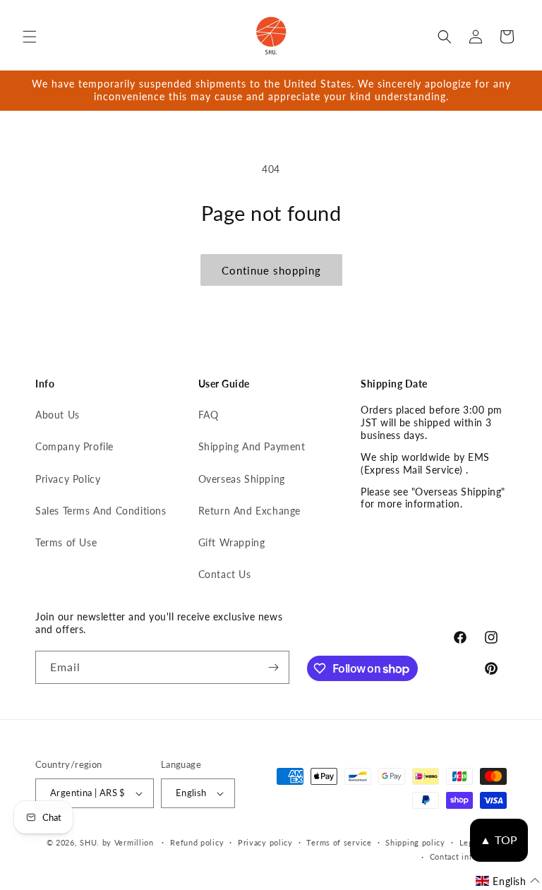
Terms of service (338, 842)
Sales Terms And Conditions (101, 511)
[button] (29, 36)
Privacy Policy (67, 479)
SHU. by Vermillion (117, 842)
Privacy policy (265, 842)
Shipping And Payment (252, 446)
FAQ (208, 415)
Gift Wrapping (231, 542)
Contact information (468, 856)
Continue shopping (271, 270)
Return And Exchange (249, 511)
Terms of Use (66, 542)
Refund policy (197, 842)
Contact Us (224, 574)
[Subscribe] (273, 667)
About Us (57, 415)
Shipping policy (415, 842)
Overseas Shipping (241, 479)
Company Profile (74, 446)
